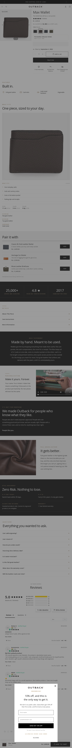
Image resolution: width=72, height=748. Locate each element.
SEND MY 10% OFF (36, 726)
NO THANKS (36, 737)
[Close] (55, 686)
